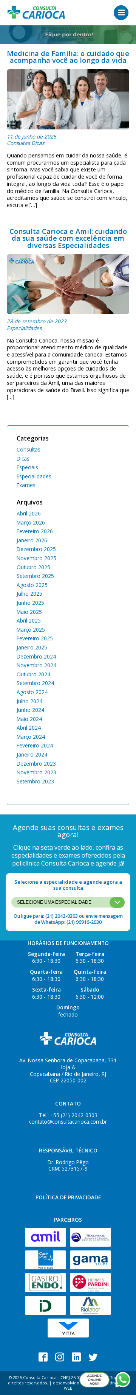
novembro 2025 (36, 558)
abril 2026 (29, 513)
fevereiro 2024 (35, 745)
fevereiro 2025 (35, 638)
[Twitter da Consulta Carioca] (93, 1357)
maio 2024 (29, 718)
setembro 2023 (35, 781)
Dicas (37, 142)
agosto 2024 (32, 692)
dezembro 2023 (36, 763)
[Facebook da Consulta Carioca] (43, 1357)
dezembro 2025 (36, 549)
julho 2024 (29, 701)
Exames (26, 485)
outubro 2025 (33, 567)
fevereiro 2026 (35, 531)
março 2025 (31, 629)
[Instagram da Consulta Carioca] (59, 1357)
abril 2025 (29, 620)
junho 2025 (30, 602)
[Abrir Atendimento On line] (94, 1379)
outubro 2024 (33, 674)
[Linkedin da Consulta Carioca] (76, 1357)
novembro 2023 (36, 772)
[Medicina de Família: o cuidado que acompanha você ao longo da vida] (68, 99)
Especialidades (24, 328)
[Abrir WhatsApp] (122, 1379)
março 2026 (31, 522)
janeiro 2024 (32, 754)
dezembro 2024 (36, 656)
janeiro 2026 (32, 540)
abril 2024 (29, 727)
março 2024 (31, 736)
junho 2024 (30, 709)
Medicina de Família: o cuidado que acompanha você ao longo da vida (68, 56)
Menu (121, 12)
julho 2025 (29, 593)
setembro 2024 (35, 683)
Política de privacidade (68, 1197)
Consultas (18, 142)
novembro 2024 (36, 665)
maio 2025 (29, 611)
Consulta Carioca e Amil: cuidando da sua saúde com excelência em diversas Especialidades (68, 238)
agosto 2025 (32, 585)
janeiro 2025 (32, 647)
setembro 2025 (35, 575)
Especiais (27, 467)
